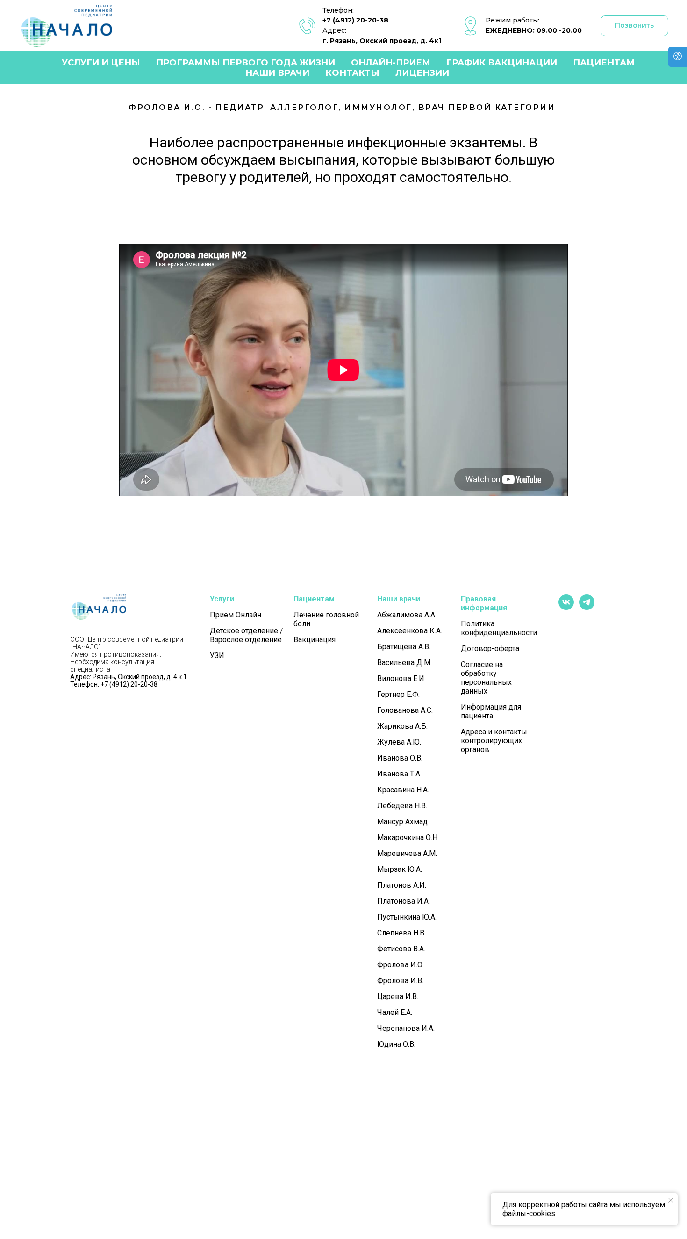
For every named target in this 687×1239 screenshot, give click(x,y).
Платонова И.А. (403, 901)
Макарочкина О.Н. (408, 837)
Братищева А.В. (403, 646)
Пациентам (604, 63)
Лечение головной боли (326, 619)
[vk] (566, 607)
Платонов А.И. (401, 885)
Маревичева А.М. (407, 853)
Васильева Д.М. (404, 662)
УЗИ (217, 655)
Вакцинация (314, 639)
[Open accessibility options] (677, 57)
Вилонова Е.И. (401, 678)
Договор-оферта (490, 648)
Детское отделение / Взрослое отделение (246, 635)
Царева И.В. (397, 996)
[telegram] (586, 607)
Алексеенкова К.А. (409, 630)
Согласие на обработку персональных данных (486, 678)
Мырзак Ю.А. (399, 869)
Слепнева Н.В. (401, 932)
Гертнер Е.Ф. (398, 694)
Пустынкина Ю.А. (407, 917)
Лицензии (422, 73)
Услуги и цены (101, 63)
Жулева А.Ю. (399, 742)
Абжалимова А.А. (407, 614)
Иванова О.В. (399, 758)
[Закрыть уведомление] (670, 1200)
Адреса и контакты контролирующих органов (494, 740)
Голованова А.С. (405, 710)
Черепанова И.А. (406, 1028)
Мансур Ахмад (402, 821)
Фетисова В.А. (401, 948)
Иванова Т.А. (399, 773)
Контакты (352, 73)
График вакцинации (501, 63)
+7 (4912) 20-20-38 (355, 20)
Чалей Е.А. (394, 1012)
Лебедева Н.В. (402, 805)
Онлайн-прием (390, 63)
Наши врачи (277, 73)
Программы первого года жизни (245, 63)
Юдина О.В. (396, 1044)
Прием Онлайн (235, 614)
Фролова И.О (399, 964)
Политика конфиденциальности (499, 628)
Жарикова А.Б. (402, 726)
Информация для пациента (491, 711)
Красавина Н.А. (403, 789)
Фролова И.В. (400, 980)
